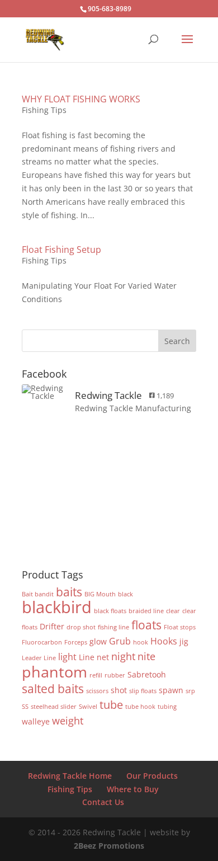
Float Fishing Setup (61, 249)
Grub (120, 640)
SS (25, 707)
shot (119, 690)
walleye (36, 721)
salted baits (53, 688)
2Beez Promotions (109, 845)
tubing (167, 707)
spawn (171, 690)
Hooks (163, 640)
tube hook (140, 707)
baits (69, 592)
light (67, 656)
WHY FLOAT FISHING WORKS (81, 99)
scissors (97, 691)
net (103, 657)
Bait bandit (38, 594)
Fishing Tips (44, 110)
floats (146, 625)
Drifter (52, 626)
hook (140, 642)
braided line (146, 611)
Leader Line (39, 658)
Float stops (180, 627)
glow (98, 641)
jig (183, 641)
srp (190, 691)
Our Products (152, 775)
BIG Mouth (100, 594)
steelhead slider (54, 707)
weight (67, 720)
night (123, 656)
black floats (110, 611)
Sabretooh (146, 674)
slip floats (143, 691)
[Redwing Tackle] (44, 392)
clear (173, 611)
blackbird (57, 607)
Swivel (88, 707)
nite (146, 656)
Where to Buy (133, 789)
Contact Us (103, 802)
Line (86, 657)
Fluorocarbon (42, 642)
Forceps (75, 642)
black (125, 594)
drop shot (81, 627)
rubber (115, 675)
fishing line (113, 627)
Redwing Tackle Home (70, 775)
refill (95, 675)
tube (111, 704)
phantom (54, 671)
